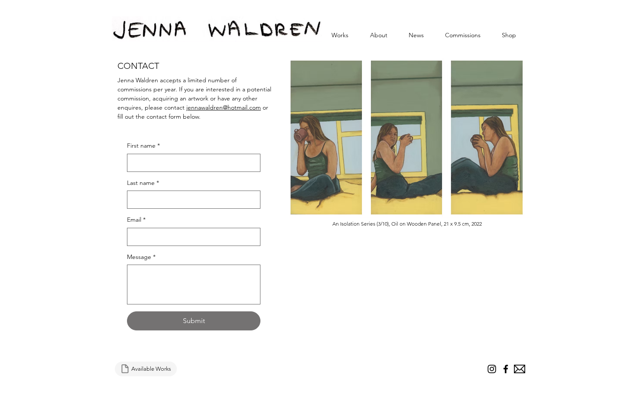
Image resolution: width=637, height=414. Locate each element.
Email (136, 219)
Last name (143, 183)
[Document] (125, 369)
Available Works (151, 368)
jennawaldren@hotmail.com (223, 107)
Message (141, 257)
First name (143, 145)
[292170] (519, 369)
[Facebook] (505, 369)
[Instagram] (491, 369)
